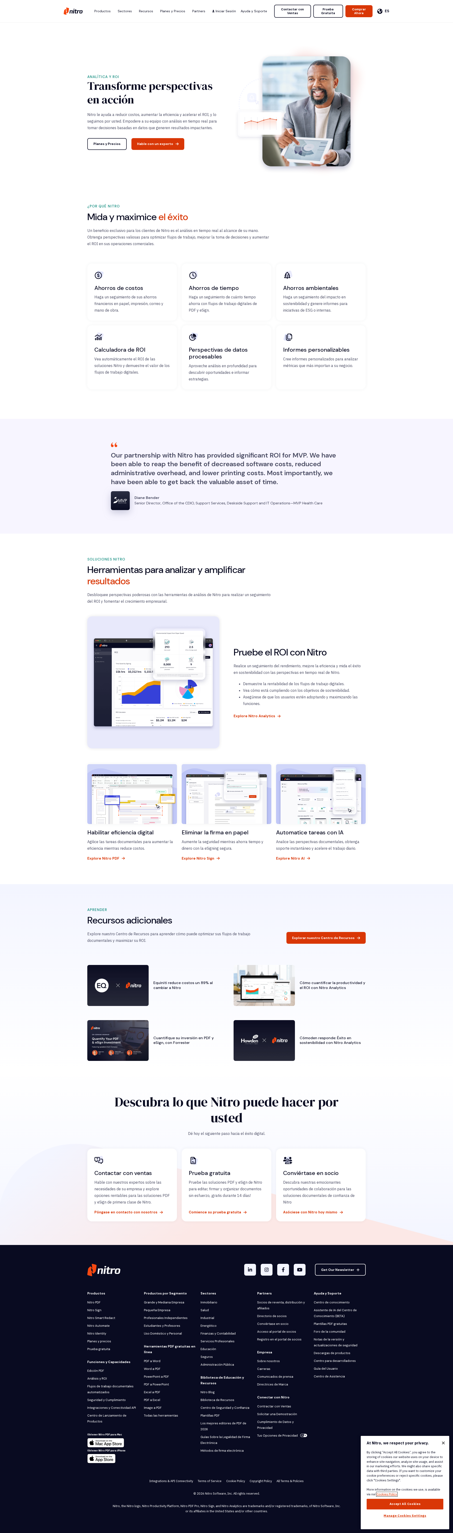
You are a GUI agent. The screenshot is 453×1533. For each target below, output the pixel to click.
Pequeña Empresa (157, 1310)
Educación (208, 1349)
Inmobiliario (209, 1302)
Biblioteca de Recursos (217, 1400)
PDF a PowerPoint (156, 1384)
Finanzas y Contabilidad (218, 1333)
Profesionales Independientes (166, 1318)
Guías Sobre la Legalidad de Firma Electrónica (225, 1440)
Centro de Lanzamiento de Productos (106, 1418)
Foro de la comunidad (329, 1332)
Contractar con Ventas (274, 1406)
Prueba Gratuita (328, 11)
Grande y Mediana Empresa (164, 1302)
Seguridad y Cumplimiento (106, 1400)
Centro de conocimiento (332, 1302)
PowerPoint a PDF (156, 1377)
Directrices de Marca (272, 1384)
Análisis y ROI (97, 1378)
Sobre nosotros (268, 1361)
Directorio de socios (272, 1316)
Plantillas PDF (210, 1415)
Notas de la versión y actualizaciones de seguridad (335, 1342)
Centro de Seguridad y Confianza (225, 1408)
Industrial (207, 1318)
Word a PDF (152, 1369)
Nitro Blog (208, 1392)
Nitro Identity (96, 1333)
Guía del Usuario (326, 1369)
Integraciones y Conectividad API (111, 1408)
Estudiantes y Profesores (162, 1326)
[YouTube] (300, 1270)
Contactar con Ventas (292, 11)
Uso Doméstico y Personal (163, 1333)
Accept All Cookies (405, 1504)
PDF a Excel (152, 1400)
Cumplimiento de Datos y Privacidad (275, 1425)
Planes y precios (99, 1341)
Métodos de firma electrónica (222, 1451)
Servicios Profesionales (218, 1341)
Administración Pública (217, 1365)
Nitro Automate (98, 1326)
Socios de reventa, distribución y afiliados (281, 1305)
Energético (209, 1326)
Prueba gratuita (98, 1349)
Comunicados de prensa (275, 1377)
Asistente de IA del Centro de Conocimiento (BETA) (335, 1313)
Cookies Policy (387, 1494)
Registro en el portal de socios (279, 1339)
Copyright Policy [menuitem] (261, 1481)
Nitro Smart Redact (101, 1318)
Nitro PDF (94, 1302)
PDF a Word (152, 1361)
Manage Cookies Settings (405, 1516)
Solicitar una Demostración (277, 1414)
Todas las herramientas (161, 1415)
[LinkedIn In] (250, 1270)
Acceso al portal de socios (276, 1332)
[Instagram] (267, 1270)
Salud (205, 1310)
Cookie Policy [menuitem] (235, 1481)
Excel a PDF (152, 1392)
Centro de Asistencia (329, 1376)
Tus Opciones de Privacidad (277, 1436)
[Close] (443, 1443)
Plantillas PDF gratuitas (330, 1324)
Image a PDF (153, 1408)
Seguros (207, 1357)
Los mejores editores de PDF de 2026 (223, 1426)
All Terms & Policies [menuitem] (290, 1481)
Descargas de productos (332, 1353)
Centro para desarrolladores (335, 1361)
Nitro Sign (94, 1310)
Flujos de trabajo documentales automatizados (110, 1389)
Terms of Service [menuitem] (210, 1481)
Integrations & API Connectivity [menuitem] (171, 1481)
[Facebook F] (283, 1270)
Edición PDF (95, 1371)
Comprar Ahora (359, 11)
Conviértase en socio (273, 1324)
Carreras (263, 1369)
